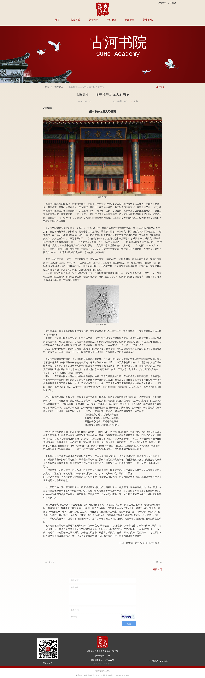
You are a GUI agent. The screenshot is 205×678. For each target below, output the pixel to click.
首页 (47, 87)
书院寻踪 (58, 87)
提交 (129, 624)
